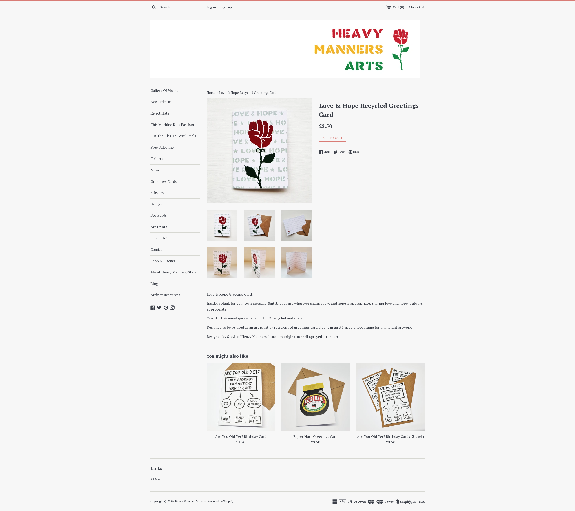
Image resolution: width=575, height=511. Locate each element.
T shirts (156, 158)
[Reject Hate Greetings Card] (315, 397)
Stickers (157, 192)
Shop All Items (162, 260)
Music (155, 169)
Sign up (226, 7)
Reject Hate (159, 113)
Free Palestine (162, 147)
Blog (154, 283)
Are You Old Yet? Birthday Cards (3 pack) (390, 436)
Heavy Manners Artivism (190, 501)
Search (155, 478)
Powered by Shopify (220, 501)
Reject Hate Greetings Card (315, 436)
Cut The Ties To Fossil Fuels (173, 135)
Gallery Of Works (164, 90)
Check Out (417, 7)
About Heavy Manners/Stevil (173, 272)
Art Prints (158, 226)
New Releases (161, 101)
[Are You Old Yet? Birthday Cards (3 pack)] (390, 397)
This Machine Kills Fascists (172, 124)
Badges (156, 204)
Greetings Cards (163, 181)
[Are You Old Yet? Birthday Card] (241, 397)
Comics (156, 249)
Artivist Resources (165, 294)
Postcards (158, 215)
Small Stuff (159, 238)
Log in (211, 7)
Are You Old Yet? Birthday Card (240, 436)
